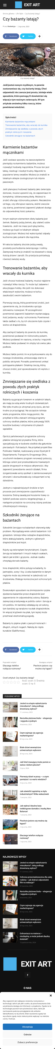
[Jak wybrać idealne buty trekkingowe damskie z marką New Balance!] (10, 809)
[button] (50, 995)
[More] (39, 36)
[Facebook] (27, 975)
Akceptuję (27, 1026)
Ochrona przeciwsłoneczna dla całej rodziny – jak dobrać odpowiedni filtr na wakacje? (36, 880)
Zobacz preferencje (27, 1042)
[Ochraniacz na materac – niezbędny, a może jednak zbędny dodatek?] (10, 937)
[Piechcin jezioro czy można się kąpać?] (10, 824)
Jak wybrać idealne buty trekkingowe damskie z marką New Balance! (35, 808)
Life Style (19, 13)
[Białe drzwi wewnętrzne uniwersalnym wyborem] (10, 751)
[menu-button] (5, 5)
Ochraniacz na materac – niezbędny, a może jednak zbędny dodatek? (35, 936)
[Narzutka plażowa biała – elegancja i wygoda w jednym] (10, 722)
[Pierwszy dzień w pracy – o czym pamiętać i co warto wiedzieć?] (10, 780)
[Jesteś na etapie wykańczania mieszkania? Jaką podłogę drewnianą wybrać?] (10, 707)
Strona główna (8, 13)
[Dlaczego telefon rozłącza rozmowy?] (10, 839)
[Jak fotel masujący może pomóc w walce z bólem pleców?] (10, 766)
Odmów (27, 1034)
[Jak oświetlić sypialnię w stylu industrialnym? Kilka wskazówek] (10, 795)
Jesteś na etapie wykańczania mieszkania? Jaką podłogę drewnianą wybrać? (33, 706)
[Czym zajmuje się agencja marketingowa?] (10, 737)
